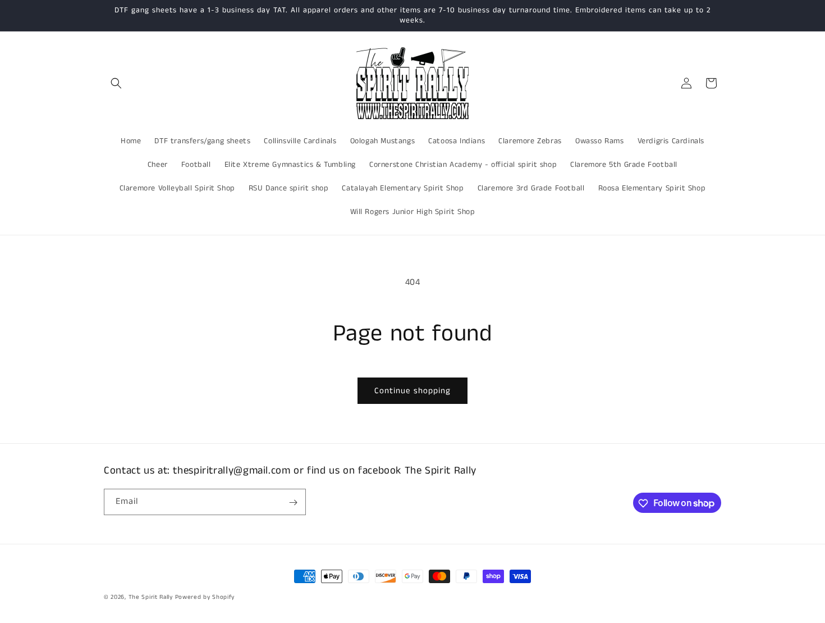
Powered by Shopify (205, 597)
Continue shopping (412, 391)
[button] (116, 83)
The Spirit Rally (151, 597)
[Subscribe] (293, 502)
